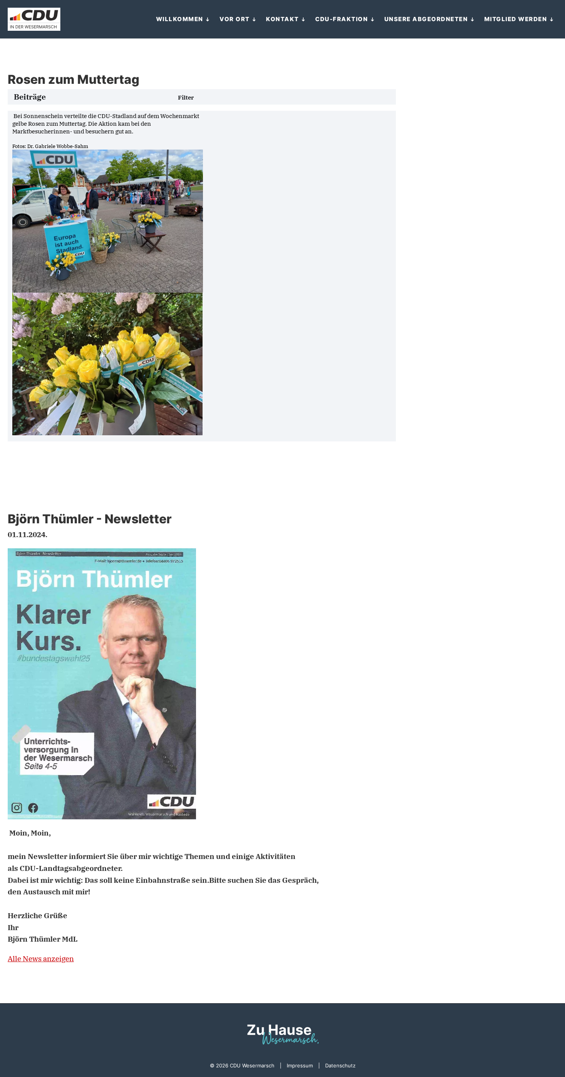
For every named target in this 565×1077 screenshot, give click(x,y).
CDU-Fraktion (341, 19)
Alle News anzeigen (41, 958)
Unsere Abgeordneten (426, 19)
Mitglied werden (515, 19)
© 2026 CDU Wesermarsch (242, 1065)
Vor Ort (234, 19)
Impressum (300, 1065)
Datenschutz (340, 1065)
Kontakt (282, 19)
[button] (185, 98)
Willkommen (179, 19)
